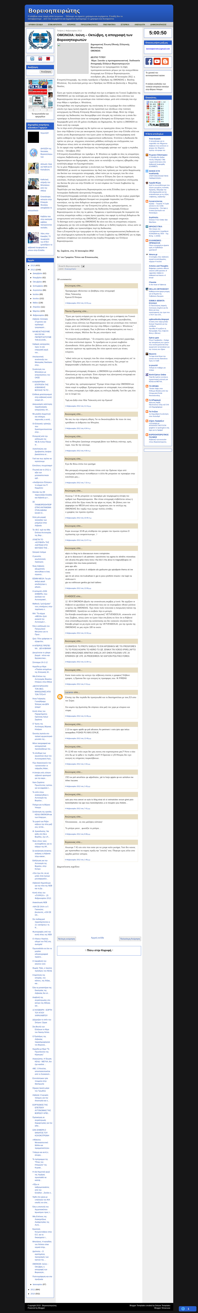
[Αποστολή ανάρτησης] (82, 266)
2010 (33, 1294)
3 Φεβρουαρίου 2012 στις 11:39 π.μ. (78, 662)
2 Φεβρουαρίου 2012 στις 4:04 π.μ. (78, 428)
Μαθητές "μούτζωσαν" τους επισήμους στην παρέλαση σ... (42, 606)
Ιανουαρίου (38, 1284)
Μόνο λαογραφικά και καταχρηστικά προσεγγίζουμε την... (42, 746)
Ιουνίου (36, 298)
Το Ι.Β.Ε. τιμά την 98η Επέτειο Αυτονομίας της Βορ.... (41, 532)
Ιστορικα (125, 25)
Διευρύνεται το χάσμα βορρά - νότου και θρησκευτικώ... (41, 655)
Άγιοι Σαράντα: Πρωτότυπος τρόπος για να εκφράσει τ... (42, 785)
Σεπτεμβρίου (38, 286)
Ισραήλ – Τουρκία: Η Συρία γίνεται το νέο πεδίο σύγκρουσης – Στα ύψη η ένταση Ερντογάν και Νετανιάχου (159, 208)
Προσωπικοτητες (89, 25)
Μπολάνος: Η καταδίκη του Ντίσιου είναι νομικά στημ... (42, 1244)
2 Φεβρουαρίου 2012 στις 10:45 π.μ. (78, 518)
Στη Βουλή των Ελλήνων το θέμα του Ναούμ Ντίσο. (41, 1029)
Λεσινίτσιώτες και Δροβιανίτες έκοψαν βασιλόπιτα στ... (41, 452)
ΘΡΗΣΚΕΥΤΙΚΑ (155, 227)
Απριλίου (37, 307)
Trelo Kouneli (154, 139)
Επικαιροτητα (55, 25)
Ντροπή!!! (45, 133)
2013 (33, 265)
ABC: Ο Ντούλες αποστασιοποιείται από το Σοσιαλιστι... (41, 1071)
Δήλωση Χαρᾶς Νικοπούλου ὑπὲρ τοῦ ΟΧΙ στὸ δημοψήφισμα (159, 405)
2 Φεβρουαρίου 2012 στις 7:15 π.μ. (78, 483)
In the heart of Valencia (157, 285)
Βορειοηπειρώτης (54, 10)
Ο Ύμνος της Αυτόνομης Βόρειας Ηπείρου (41, 726)
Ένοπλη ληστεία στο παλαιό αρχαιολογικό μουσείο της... (42, 736)
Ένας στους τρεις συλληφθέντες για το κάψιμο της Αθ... (42, 844)
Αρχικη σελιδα (35, 25)
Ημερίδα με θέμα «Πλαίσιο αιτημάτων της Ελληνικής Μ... (42, 669)
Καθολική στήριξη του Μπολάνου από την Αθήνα (45, 185)
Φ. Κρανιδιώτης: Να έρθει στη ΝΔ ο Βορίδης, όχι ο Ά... (41, 834)
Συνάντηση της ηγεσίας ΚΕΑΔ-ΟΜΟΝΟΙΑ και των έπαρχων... (42, 814)
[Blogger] (165, 64)
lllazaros (152, 354)
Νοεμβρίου (37, 278)
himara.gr (153, 254)
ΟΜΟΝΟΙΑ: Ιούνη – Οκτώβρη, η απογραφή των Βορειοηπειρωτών (94, 37)
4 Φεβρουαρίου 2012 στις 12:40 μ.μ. (78, 738)
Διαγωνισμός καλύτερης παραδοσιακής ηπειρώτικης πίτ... (42, 407)
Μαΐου (36, 303)
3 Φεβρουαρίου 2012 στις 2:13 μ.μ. (77, 684)
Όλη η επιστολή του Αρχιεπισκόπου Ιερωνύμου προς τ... (41, 1209)
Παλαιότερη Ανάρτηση (130, 939)
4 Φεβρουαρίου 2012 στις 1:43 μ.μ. (77, 786)
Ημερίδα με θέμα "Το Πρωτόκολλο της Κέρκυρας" (40, 1052)
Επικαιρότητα (70, 269)
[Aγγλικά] (42, 59)
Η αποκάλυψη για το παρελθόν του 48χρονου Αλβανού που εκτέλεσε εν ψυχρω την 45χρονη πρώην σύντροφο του (158, 145)
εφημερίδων (40, 117)
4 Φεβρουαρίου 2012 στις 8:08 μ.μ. (77, 834)
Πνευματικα (109, 25)
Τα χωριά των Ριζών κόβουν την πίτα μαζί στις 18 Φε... (42, 824)
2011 (33, 1289)
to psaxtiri (153, 365)
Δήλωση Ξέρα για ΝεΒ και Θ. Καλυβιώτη (46, 167)
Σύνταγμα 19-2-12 (40, 662)
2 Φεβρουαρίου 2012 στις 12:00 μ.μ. (78, 588)
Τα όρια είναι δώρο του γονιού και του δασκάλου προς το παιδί (158, 358)
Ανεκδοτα (140, 25)
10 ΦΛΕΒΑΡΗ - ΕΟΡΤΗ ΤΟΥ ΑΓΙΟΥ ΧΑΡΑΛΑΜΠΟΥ (42, 1013)
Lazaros (69, 692)
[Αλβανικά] (48, 59)
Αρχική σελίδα (97, 938)
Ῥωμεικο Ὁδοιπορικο (158, 155)
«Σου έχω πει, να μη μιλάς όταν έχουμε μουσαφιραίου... (41, 876)
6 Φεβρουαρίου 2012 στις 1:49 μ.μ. (77, 860)
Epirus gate (154, 338)
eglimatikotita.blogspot (159, 319)
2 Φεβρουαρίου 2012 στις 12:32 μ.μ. (78, 633)
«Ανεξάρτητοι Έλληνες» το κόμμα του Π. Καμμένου (42, 485)
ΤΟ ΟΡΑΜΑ (154, 386)
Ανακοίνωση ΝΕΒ (39, 902)
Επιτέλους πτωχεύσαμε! (42, 465)
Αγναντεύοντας (155, 201)
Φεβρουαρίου (39, 315)
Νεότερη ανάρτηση (66, 939)
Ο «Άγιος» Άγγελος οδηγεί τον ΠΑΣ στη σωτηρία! (41, 941)
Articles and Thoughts (158, 266)
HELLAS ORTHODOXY (159, 289)
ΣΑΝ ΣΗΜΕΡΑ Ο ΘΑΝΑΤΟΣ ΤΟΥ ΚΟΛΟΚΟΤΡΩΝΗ (40, 1133)
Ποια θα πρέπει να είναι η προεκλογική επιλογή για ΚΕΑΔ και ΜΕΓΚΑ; (158, 379)
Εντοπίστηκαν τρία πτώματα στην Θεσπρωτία (40, 1081)
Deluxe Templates (162, 1305)
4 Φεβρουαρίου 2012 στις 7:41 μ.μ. (77, 808)
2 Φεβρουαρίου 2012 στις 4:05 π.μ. (78, 451)
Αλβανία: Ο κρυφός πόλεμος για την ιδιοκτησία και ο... (40, 1098)
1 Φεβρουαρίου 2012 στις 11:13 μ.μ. (78, 406)
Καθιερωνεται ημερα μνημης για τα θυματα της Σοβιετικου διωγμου (159, 293)
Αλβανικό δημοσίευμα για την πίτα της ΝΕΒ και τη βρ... (42, 886)
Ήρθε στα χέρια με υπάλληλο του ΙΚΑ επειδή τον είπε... (41, 1200)
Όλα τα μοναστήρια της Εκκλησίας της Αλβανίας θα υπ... (42, 990)
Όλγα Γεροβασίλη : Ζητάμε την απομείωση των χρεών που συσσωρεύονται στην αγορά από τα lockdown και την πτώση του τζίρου (159, 344)
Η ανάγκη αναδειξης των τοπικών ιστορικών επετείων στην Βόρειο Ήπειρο (157, 87)
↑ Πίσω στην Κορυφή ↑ (99, 950)
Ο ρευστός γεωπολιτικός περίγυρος (39, 559)
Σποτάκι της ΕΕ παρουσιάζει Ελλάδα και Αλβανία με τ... (42, 495)
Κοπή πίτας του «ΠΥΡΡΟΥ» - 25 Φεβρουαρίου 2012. (42, 895)
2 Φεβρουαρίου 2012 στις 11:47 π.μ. (78, 540)
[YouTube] (157, 64)
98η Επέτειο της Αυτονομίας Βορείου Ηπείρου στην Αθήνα (42, 679)
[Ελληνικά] (33, 59)
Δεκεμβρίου (38, 273)
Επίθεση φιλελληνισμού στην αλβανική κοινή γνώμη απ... (42, 397)
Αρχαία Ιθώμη (155, 183)
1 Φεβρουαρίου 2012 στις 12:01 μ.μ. (78, 303)
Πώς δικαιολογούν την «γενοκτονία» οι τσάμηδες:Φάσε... (41, 766)
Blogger (41, 1308)
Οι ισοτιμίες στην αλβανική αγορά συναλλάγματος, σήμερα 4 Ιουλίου (158, 259)
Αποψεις (71, 25)
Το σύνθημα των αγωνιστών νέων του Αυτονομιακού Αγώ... (42, 756)
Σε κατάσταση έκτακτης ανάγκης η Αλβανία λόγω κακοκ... (42, 853)
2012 (33, 270)
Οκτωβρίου (38, 282)
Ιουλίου (36, 294)
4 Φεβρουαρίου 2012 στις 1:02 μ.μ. (77, 764)
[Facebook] (148, 64)
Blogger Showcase (162, 1308)
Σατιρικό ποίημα (39, 552)
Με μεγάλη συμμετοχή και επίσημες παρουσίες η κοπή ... (42, 417)
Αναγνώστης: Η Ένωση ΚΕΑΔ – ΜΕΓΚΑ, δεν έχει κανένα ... (42, 1061)
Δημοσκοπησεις (158, 25)
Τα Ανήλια (153, 412)
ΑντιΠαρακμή (155, 400)
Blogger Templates (137, 1305)
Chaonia (152, 282)
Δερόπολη (153, 217)
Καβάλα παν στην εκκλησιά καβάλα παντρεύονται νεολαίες (46, 222)
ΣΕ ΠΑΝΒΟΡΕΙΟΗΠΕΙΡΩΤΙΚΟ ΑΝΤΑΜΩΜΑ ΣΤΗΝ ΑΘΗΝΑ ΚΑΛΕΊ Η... (42, 507)
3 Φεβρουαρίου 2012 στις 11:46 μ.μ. (78, 716)
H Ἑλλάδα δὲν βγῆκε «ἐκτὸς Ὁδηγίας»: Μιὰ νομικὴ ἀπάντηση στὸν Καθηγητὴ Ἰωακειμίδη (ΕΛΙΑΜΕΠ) (157, 161)
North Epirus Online (157, 375)
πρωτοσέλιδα (40, 114)
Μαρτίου (36, 311)
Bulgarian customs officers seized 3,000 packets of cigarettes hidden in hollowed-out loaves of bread (159, 272)
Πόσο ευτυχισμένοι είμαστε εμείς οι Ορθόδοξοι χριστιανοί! (159, 247)
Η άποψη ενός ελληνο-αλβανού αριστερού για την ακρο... (41, 775)
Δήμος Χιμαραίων (156, 421)
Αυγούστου (38, 290)
